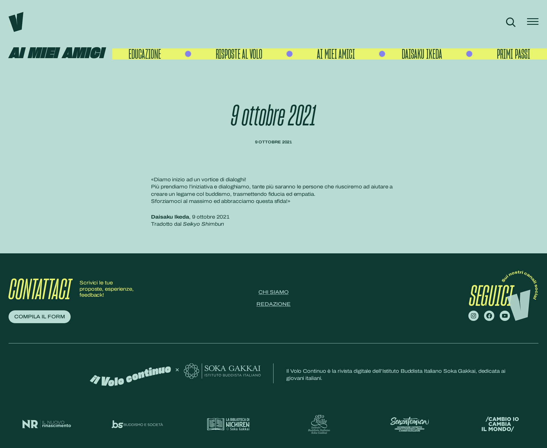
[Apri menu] (532, 22)
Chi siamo (273, 292)
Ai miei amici (56, 53)
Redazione (273, 304)
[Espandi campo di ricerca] (511, 22)
